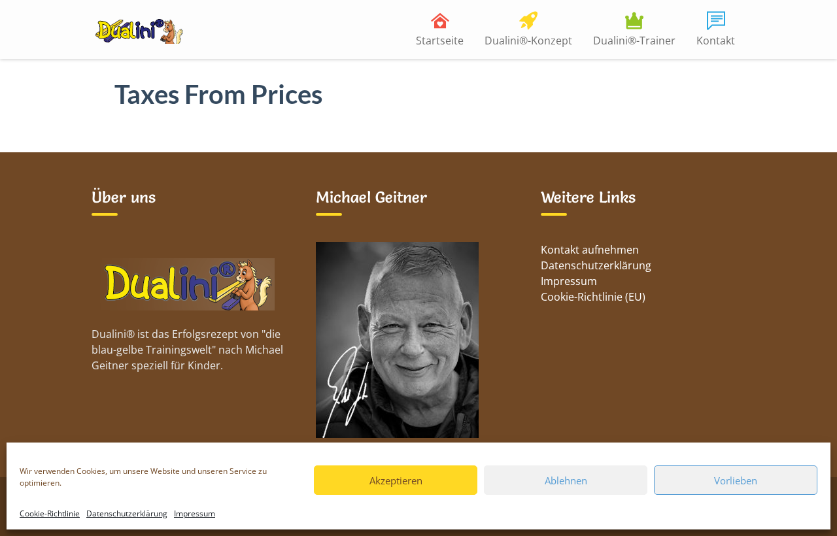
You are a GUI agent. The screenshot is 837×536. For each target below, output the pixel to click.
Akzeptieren (395, 480)
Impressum (194, 513)
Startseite (440, 40)
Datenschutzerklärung (126, 513)
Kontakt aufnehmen (590, 250)
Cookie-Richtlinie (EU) (593, 297)
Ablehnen (566, 480)
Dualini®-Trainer (634, 40)
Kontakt (715, 40)
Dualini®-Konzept (528, 40)
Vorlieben (735, 480)
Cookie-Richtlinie (50, 513)
